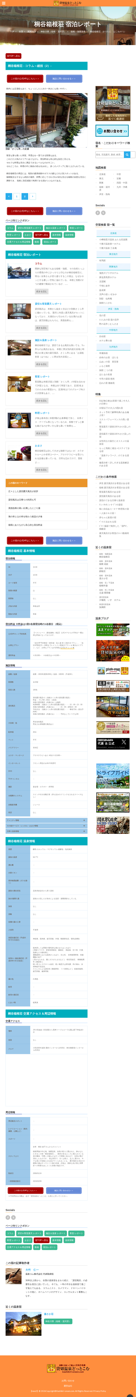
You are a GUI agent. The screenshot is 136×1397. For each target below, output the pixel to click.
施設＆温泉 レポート (55, 228)
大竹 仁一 (32, 1269)
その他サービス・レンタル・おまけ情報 (22, 826)
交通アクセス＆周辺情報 (18, 242)
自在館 (102, 336)
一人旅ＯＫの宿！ (107, 513)
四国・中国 (122, 183)
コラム (10, 228)
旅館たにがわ (105, 303)
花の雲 (102, 315)
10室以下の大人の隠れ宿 (111, 408)
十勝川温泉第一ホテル (109, 244)
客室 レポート (76, 228)
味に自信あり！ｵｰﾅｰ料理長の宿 (114, 509)
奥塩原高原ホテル (107, 277)
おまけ (28, 235)
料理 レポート (13, 235)
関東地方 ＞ (33, 31)
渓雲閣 (102, 281)
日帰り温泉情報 (13, 831)
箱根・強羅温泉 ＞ (79, 31)
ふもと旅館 (104, 366)
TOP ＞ (13, 31)
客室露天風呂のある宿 (109, 492)
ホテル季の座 (105, 341)
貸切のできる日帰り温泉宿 (112, 500)
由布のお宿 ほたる (108, 357)
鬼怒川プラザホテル (108, 273)
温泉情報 (69, 235)
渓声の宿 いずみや (108, 294)
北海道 (102, 174)
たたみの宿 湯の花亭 (109, 320)
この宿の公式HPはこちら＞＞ (25, 78)
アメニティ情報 (13, 820)
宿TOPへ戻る (13, 56)
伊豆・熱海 (104, 194)
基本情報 (56, 235)
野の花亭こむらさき (108, 324)
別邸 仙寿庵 (105, 299)
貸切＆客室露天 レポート (30, 228)
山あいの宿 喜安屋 (108, 362)
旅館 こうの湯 (105, 370)
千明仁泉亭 (104, 286)
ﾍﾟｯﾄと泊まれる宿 (107, 522)
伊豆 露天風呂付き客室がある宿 (114, 483)
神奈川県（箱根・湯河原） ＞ (55, 31)
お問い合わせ (68, 1380)
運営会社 (68, 1385)
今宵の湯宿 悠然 (107, 379)
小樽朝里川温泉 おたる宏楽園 (113, 239)
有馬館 (102, 260)
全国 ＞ (22, 31)
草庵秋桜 (103, 353)
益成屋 (102, 290)
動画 (37, 242)
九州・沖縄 (122, 187)
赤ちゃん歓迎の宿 (107, 517)
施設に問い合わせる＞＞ (64, 78)
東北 (101, 178)
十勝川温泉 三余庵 (108, 248)
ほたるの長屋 (105, 374)
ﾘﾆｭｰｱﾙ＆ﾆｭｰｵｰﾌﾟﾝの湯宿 (111, 505)
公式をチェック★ (67, 648)
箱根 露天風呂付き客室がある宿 (114, 487)
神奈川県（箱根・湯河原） (58, 1321)
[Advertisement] (112, 68)
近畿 (119, 178)
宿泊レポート (50, 242)
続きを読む (41, 291)
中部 (119, 174)
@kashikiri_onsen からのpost (111, 747)
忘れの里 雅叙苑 (107, 383)
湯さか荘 (49, 1314)
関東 (101, 183)
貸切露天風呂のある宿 (109, 496)
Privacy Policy (99, 1391)
